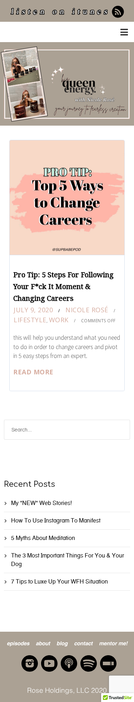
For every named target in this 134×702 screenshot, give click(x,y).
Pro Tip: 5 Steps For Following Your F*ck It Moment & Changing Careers (63, 286)
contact (83, 642)
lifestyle (30, 319)
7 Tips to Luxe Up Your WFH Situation (59, 581)
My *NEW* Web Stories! (41, 503)
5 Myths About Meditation (43, 538)
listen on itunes (59, 12)
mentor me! (113, 642)
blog (62, 642)
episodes (18, 642)
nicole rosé (86, 309)
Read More (33, 372)
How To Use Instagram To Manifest (55, 520)
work (59, 319)
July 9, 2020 (33, 309)
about (43, 642)
